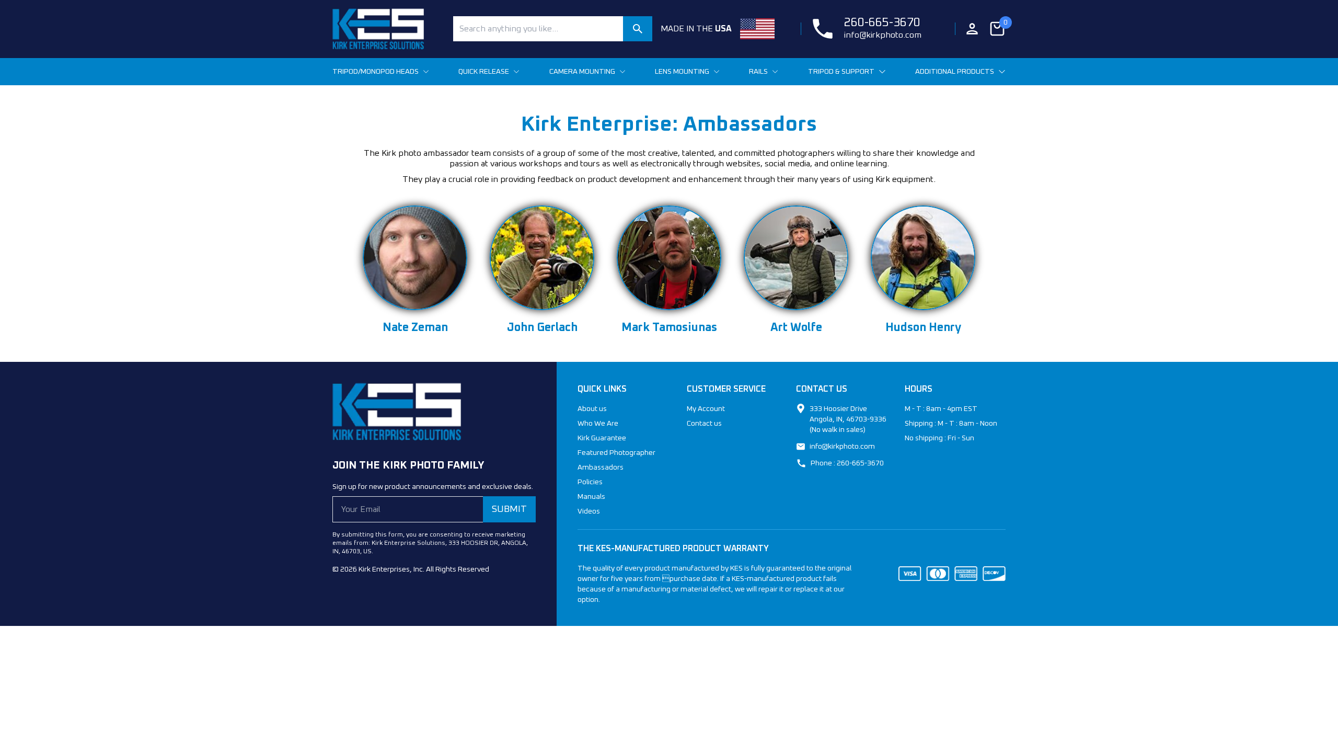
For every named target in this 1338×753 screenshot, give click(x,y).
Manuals (591, 496)
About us (592, 409)
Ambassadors (601, 467)
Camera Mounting (582, 71)
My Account (706, 409)
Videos (589, 511)
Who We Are (598, 423)
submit (509, 509)
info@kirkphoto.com (882, 35)
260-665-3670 (882, 23)
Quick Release (483, 71)
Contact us (704, 423)
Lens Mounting (682, 71)
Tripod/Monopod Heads (375, 71)
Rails (758, 71)
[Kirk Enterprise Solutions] (388, 29)
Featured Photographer (616, 453)
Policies (590, 482)
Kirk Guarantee (602, 438)
